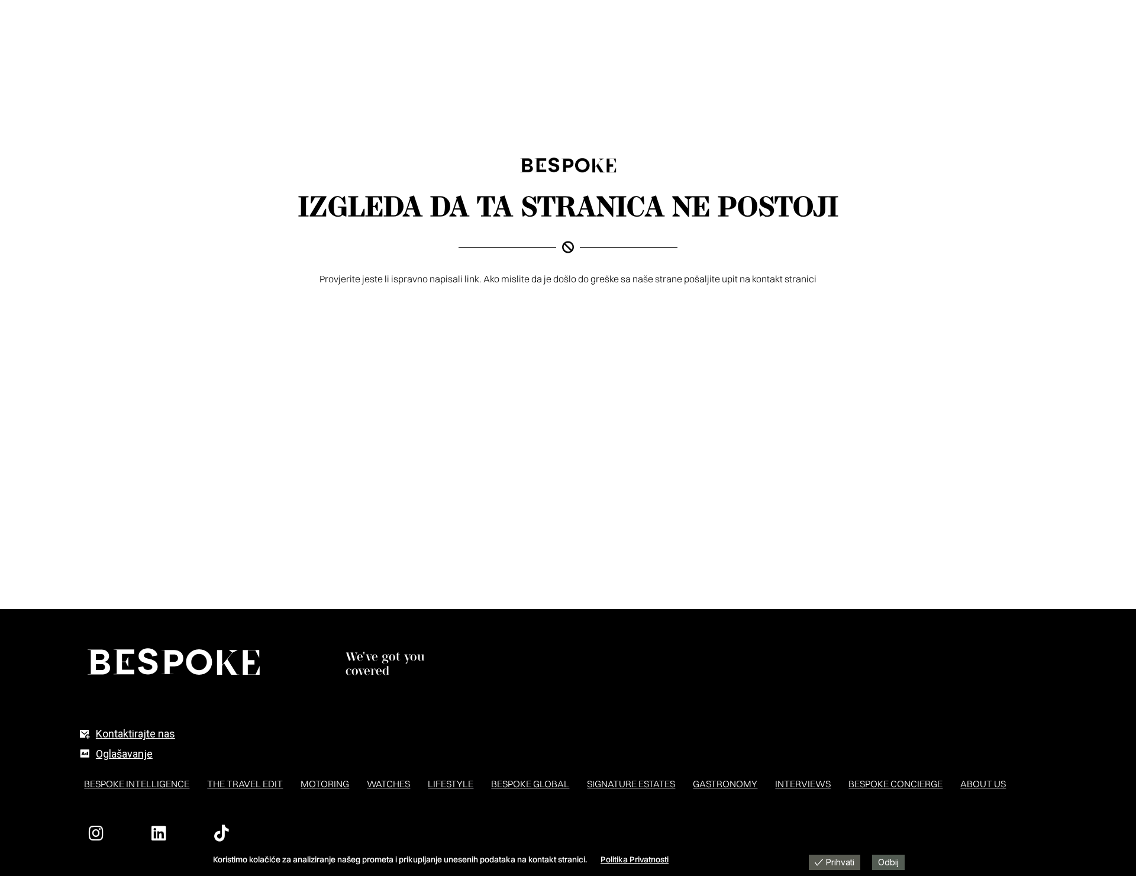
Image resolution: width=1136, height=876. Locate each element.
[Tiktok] (221, 833)
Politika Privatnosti (635, 859)
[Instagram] (95, 833)
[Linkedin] (158, 833)
